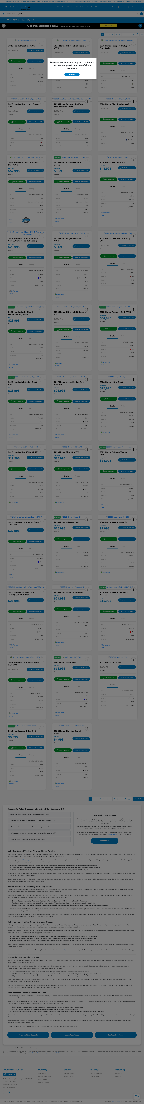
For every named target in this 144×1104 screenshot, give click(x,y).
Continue (72, 74)
